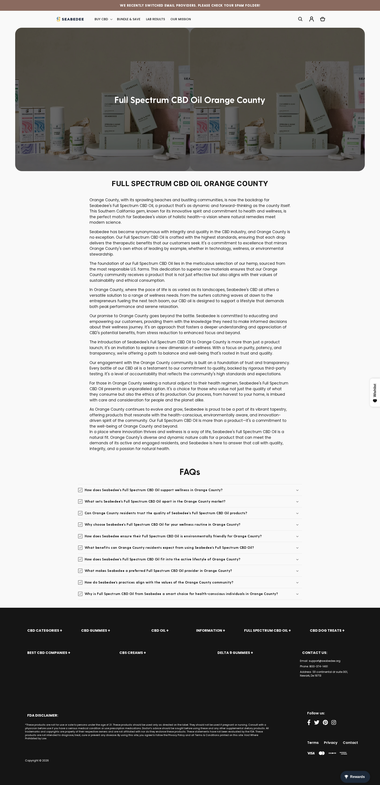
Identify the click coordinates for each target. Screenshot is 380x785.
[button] (103, 19)
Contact (350, 742)
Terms (313, 742)
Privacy (331, 742)
